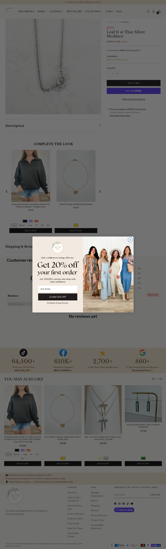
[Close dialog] (130, 240)
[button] (58, 303)
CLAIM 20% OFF (57, 296)
